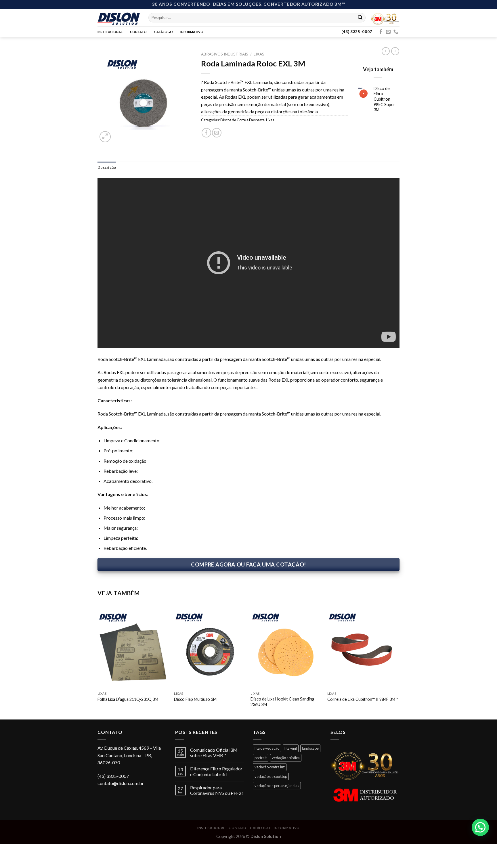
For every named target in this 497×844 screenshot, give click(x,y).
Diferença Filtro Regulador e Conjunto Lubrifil (216, 771)
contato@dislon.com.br (121, 783)
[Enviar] (360, 17)
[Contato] (395, 32)
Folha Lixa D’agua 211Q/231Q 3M (128, 699)
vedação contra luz (270, 767)
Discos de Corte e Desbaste (242, 120)
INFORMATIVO (191, 32)
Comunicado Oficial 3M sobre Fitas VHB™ (214, 752)
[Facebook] (381, 32)
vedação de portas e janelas (277, 785)
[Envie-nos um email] (388, 32)
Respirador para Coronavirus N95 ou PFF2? (216, 790)
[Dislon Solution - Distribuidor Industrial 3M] (119, 17)
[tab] (107, 167)
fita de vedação (267, 748)
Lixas (259, 54)
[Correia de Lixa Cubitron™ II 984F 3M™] (362, 646)
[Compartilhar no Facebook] (206, 132)
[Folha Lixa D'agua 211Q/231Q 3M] (133, 646)
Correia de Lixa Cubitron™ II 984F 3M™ (362, 699)
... (319, 111)
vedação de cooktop (271, 776)
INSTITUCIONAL (110, 32)
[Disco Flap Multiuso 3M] (209, 646)
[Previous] (97, 661)
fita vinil (290, 748)
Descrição (107, 167)
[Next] (397, 661)
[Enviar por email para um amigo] (216, 132)
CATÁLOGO (163, 32)
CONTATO (138, 32)
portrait (261, 757)
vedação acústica (286, 757)
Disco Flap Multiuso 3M (195, 699)
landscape (310, 748)
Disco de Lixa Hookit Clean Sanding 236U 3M (282, 701)
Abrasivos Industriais (224, 54)
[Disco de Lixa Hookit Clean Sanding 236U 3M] (286, 646)
